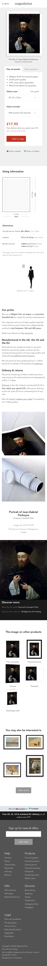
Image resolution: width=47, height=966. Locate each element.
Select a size (23, 91)
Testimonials (9, 864)
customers (38, 363)
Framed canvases (32, 868)
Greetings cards (32, 875)
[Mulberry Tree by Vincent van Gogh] (12, 770)
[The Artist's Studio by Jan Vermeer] (34, 766)
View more (23, 790)
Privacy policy (10, 922)
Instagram (29, 907)
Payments (8, 868)
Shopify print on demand (12, 958)
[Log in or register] (39, 4)
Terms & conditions (12, 919)
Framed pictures (32, 861)
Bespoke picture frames (23, 952)
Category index (31, 904)
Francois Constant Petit (23, 62)
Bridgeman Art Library (31, 611)
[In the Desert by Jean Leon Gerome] (34, 742)
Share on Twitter (33, 151)
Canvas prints (31, 864)
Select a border (13, 106)
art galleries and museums (23, 356)
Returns (7, 875)
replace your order (24, 399)
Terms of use (10, 926)
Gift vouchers (10, 890)
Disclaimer (9, 936)
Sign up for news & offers (23, 828)
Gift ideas (8, 893)
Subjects (28, 893)
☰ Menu (5, 4)
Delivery (5, 385)
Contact (7, 857)
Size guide (35, 91)
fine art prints (27, 333)
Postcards (29, 871)
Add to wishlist (15, 151)
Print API (5, 949)
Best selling (30, 890)
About (7, 861)
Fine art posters (31, 857)
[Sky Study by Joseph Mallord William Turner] (12, 742)
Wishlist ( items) (11, 897)
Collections (30, 900)
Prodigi (14, 949)
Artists (27, 897)
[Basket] (43, 4)
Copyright (8, 933)
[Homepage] (23, 4)
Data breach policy (12, 929)
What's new (30, 878)
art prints (32, 85)
